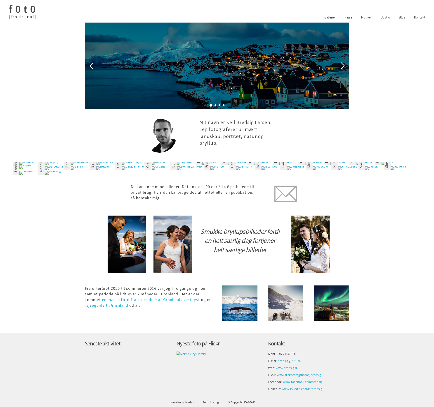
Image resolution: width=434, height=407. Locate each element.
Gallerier (330, 17)
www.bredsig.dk (287, 368)
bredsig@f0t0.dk (289, 361)
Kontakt (419, 17)
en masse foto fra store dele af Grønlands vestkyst (151, 299)
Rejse (348, 17)
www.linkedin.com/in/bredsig (302, 389)
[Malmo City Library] (191, 354)
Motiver (366, 17)
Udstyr (385, 17)
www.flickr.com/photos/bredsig (299, 375)
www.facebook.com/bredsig (303, 382)
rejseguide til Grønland (106, 305)
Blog (402, 17)
